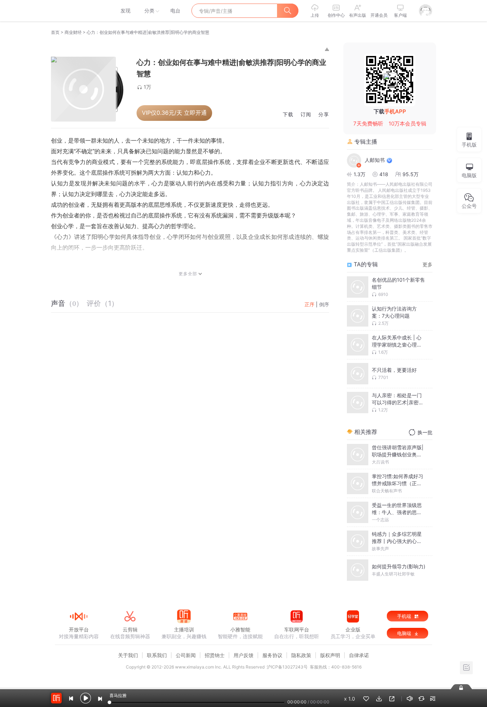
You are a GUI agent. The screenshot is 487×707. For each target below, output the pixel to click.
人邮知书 (375, 160)
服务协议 (272, 655)
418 (383, 174)
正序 (309, 304)
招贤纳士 (215, 655)
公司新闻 (186, 655)
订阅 (306, 114)
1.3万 (359, 174)
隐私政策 (301, 655)
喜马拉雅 (78, 10)
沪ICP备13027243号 (287, 667)
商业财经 (73, 32)
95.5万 (411, 174)
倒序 (324, 304)
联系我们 (157, 655)
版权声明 (330, 655)
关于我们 (128, 655)
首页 (55, 32)
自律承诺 (359, 655)
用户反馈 (243, 655)
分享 (323, 114)
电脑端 (404, 633)
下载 (288, 114)
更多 (427, 264)
